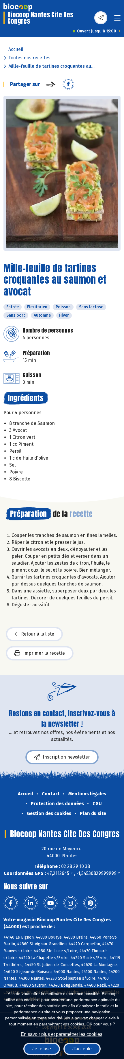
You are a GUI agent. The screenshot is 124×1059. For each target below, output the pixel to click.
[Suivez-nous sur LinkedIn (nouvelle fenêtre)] (30, 903)
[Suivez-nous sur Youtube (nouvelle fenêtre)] (50, 903)
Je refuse (41, 1048)
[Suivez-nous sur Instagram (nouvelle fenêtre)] (70, 903)
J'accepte (82, 1048)
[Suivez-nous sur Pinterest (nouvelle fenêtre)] (90, 903)
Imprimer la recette (44, 653)
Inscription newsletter (66, 757)
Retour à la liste (37, 634)
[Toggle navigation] (117, 19)
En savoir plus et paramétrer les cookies (61, 1034)
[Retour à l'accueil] (17, 7)
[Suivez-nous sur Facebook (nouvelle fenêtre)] (10, 903)
